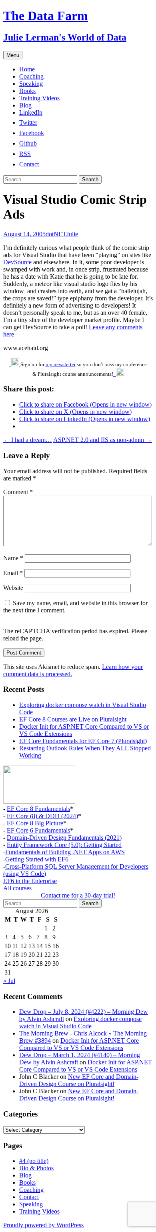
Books (27, 90)
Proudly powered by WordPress (43, 1225)
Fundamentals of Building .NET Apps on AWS (65, 852)
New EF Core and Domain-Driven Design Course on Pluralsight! (78, 1080)
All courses (17, 888)
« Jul (9, 980)
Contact (29, 1197)
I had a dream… (27, 439)
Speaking (31, 83)
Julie (72, 234)
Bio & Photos (36, 1168)
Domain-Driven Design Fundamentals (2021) (64, 837)
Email (13, 572)
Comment (18, 491)
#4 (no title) (33, 1160)
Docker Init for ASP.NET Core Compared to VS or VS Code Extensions (79, 1044)
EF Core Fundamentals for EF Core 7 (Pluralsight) (83, 741)
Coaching (31, 76)
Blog (25, 105)
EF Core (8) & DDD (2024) (42, 816)
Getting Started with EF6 (36, 859)
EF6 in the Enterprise (30, 880)
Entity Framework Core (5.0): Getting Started (64, 844)
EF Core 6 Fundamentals (38, 830)
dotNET (56, 234)
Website (13, 587)
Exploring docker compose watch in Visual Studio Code (80, 1022)
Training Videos (39, 98)
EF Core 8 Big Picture (35, 823)
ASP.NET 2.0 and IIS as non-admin (102, 439)
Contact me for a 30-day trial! (78, 895)
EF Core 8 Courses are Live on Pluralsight (72, 719)
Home (27, 69)
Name (13, 558)
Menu (12, 55)
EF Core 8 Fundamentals (38, 808)
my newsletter (61, 364)
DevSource (17, 262)
